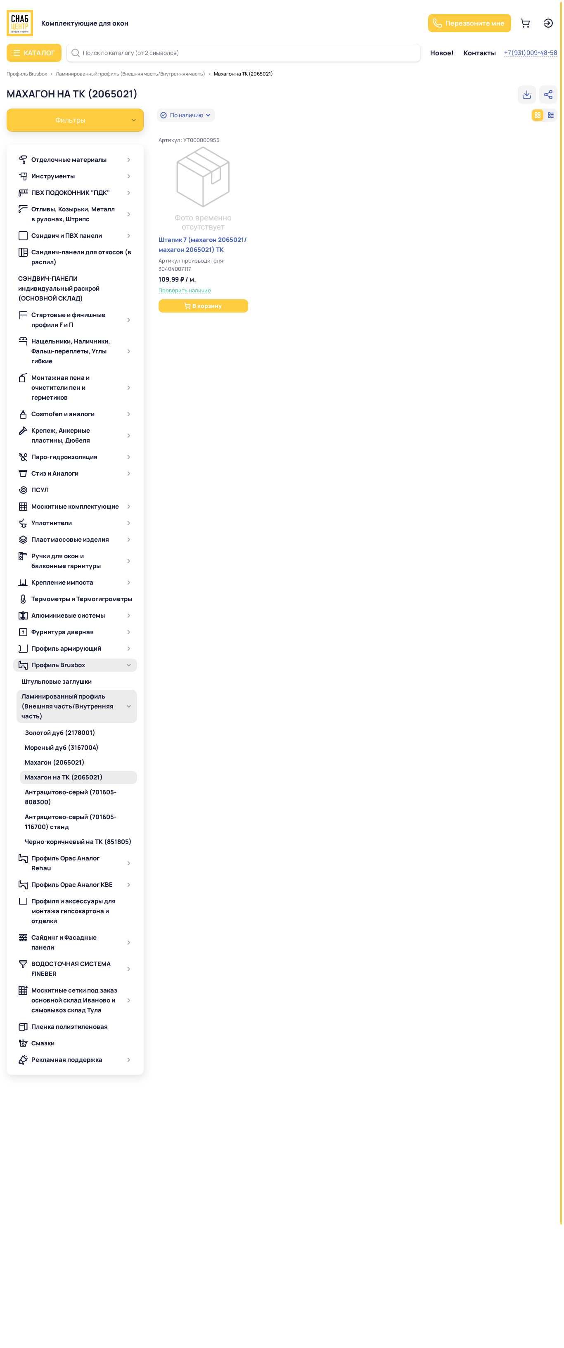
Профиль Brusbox (27, 73)
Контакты (480, 52)
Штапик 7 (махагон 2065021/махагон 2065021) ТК (203, 244)
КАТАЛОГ (39, 52)
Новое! (442, 52)
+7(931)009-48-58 (530, 52)
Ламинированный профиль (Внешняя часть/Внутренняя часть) (130, 73)
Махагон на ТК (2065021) (243, 73)
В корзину (207, 306)
